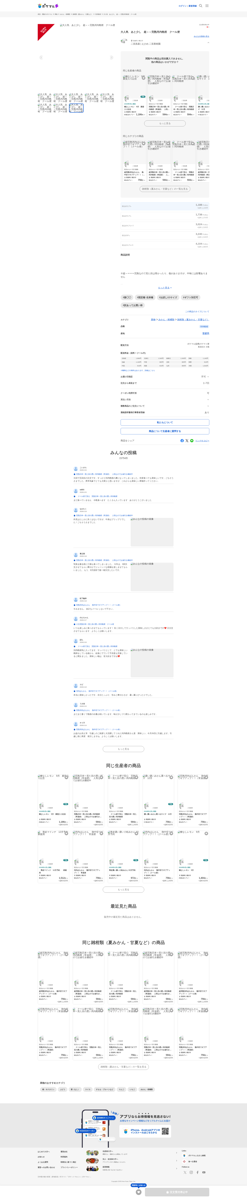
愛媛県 (205, 333)
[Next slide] (111, 57)
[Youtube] (204, 1172)
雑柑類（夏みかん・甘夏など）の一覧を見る (165, 189)
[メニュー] (207, 5)
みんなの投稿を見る (201, 36)
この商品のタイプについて (197, 311)
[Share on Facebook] (182, 440)
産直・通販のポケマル (45, 14)
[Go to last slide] (41, 57)
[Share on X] (187, 440)
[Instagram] (191, 1172)
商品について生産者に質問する (165, 431)
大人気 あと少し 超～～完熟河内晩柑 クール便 (119, 14)
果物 (56, 14)
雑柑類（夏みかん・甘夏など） (83, 14)
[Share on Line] (192, 440)
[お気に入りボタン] (143, 78)
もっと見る (165, 123)
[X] (185, 1172)
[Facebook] (197, 1172)
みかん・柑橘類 (65, 14)
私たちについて (165, 422)
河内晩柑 (98, 14)
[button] (165, 43)
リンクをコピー (202, 441)
